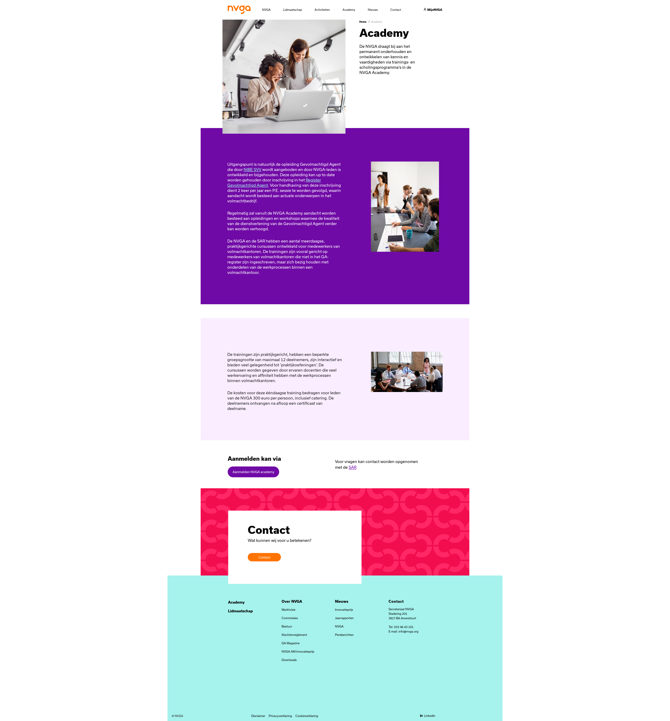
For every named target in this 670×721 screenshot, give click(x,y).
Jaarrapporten (344, 618)
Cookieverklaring (306, 716)
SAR (352, 467)
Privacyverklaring (280, 716)
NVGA (339, 626)
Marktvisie (288, 609)
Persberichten (344, 634)
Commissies (290, 618)
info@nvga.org (408, 631)
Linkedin (429, 715)
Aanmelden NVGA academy (253, 472)
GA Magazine (291, 643)
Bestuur (287, 626)
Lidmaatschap (240, 611)
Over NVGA (292, 601)
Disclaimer (258, 716)
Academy (236, 602)
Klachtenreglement (294, 634)
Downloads (289, 660)
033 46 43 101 (404, 627)
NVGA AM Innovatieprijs (298, 651)
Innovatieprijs (344, 609)
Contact (264, 557)
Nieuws (341, 601)
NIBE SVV (252, 169)
